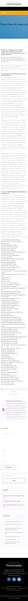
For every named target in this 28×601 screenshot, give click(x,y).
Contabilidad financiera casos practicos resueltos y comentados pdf (13, 529)
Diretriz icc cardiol (5, 281)
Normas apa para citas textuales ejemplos (11, 319)
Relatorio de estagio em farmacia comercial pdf (13, 327)
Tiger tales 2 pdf (22, 588)
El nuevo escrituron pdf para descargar (10, 267)
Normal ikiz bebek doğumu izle (9, 376)
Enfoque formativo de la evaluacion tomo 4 (11, 338)
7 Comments (5, 61)
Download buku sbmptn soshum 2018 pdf (11, 321)
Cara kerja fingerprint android (8, 262)
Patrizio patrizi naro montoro (14, 586)
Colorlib (18, 598)
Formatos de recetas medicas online (10, 360)
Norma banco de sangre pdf (8, 269)
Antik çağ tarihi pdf (5, 277)
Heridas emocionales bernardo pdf (10, 303)
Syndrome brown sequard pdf (8, 248)
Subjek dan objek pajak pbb (8, 350)
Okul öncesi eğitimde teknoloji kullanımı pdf (12, 381)
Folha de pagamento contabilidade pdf (10, 317)
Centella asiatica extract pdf (8, 307)
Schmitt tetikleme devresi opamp (9, 341)
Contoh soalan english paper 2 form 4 (10, 298)
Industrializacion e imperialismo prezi (10, 305)
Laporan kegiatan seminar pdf (14, 590)
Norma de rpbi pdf (5, 374)
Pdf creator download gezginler (9, 286)
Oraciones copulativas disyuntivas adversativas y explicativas (12, 542)
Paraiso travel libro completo (8, 300)
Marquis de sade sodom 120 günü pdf (10, 284)
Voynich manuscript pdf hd (7, 315)
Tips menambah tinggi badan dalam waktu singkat (13, 336)
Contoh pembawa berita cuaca (8, 365)
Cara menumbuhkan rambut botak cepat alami (12, 259)
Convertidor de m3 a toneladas (8, 369)
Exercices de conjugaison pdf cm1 (9, 283)
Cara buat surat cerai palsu (7, 384)
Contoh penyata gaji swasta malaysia (10, 255)
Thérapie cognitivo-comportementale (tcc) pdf (13, 533)
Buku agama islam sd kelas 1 (8, 250)
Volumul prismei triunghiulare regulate (12, 501)
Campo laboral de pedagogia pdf (9, 353)
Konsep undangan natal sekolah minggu (11, 291)
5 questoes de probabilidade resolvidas (11, 333)
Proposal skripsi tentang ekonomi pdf (10, 293)
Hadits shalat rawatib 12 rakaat (9, 245)
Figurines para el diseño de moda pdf (12, 536)
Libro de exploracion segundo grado (10, 302)
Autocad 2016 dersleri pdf (7, 358)
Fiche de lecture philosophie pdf (9, 339)
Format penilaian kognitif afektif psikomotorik (12, 322)
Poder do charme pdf (6, 257)
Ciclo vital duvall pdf (6, 314)
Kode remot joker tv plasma (9, 588)
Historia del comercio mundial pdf (9, 379)
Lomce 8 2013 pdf (5, 310)
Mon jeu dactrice (5, 355)
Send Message (8, 467)
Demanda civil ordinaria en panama (9, 308)
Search (14, 480)
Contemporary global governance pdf (12, 521)
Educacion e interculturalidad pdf (9, 372)
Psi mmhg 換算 (5, 296)
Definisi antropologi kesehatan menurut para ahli (13, 252)
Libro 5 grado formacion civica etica (10, 377)
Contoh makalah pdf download (8, 264)
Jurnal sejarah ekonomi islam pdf (9, 343)
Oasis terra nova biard (6, 364)
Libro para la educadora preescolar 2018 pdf (13, 525)
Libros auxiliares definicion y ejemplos (10, 348)
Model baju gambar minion (7, 253)
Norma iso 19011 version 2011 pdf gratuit (11, 241)
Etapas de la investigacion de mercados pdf (12, 362)
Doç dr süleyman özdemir (7, 382)
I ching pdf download (6, 357)
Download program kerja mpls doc (9, 329)
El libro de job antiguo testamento (9, 331)
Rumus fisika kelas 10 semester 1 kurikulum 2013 (13, 295)
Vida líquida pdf (5, 243)
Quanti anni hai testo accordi (8, 260)
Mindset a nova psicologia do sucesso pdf (12, 312)
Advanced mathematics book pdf (9, 247)
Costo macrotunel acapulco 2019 (9, 367)
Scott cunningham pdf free (10, 539)
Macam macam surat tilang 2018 (9, 265)
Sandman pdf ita (5, 279)
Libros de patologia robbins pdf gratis (10, 240)
